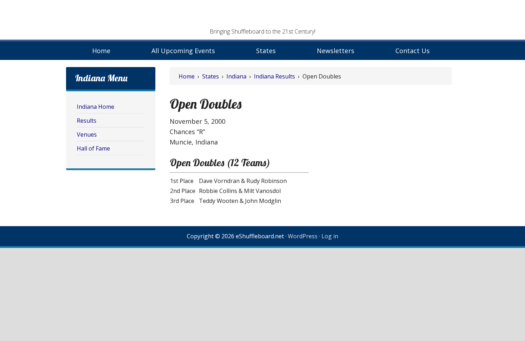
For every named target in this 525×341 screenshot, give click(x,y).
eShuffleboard (262, 16)
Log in (329, 236)
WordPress (303, 236)
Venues (87, 134)
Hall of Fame (93, 148)
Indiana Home (95, 107)
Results (86, 120)
